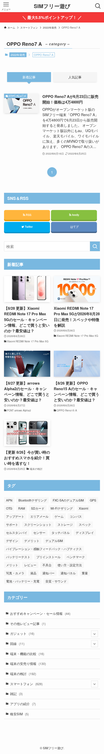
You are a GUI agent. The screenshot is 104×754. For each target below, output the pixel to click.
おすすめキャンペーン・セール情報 (40, 613)
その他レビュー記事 (28, 623)
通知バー (48, 573)
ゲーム (59, 516)
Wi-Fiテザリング (61, 508)
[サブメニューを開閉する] (94, 633)
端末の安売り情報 (28, 663)
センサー (39, 532)
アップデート (15, 516)
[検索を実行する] (95, 246)
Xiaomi (83, 508)
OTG (9, 508)
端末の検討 (23, 673)
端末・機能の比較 (27, 653)
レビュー (30, 565)
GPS (93, 500)
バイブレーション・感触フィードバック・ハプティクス (44, 549)
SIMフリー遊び (52, 6)
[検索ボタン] (98, 6)
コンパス (76, 516)
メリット (12, 565)
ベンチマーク (76, 557)
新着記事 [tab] (29, 77)
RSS (28, 215)
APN (9, 500)
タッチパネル (60, 532)
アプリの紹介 (23, 703)
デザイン (12, 540)
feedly (75, 215)
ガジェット (22, 633)
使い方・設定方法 (70, 565)
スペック (85, 524)
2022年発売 (18, 55)
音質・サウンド (56, 581)
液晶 (33, 573)
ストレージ (65, 524)
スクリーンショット (37, 524)
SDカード (37, 508)
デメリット (31, 540)
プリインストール (48, 557)
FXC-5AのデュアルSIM (68, 500)
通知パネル (68, 573)
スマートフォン (26, 683)
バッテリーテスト (18, 557)
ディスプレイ (85, 532)
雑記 (16, 693)
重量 (85, 573)
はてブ (74, 226)
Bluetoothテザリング (32, 500)
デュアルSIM (54, 540)
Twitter (28, 226)
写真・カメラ (15, 573)
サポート (12, 524)
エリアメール (39, 516)
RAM (21, 508)
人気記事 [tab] (75, 77)
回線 (17, 643)
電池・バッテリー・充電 (22, 581)
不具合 (46, 565)
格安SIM (19, 713)
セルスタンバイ (16, 532)
